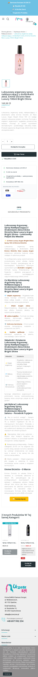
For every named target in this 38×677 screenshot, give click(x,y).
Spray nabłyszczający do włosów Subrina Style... (10, 543)
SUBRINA (5, 540)
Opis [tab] (19, 207)
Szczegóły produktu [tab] (19, 212)
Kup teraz (20, 154)
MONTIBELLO (25, 540)
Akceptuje (7, 674)
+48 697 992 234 (15, 621)
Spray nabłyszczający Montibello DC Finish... (28, 543)
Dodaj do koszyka (18, 147)
